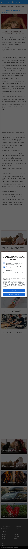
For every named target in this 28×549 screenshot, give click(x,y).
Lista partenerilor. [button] (6, 279)
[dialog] (14, 274)
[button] (14, 270)
